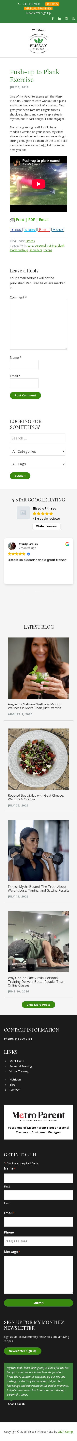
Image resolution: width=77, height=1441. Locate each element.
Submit (39, 1303)
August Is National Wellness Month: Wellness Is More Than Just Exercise (34, 706)
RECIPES (52, 4)
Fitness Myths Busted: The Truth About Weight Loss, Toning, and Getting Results (38, 888)
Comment (18, 297)
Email (15, 376)
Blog (12, 1084)
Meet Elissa (16, 1061)
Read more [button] (15, 578)
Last (7, 1203)
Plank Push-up (19, 250)
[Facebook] (52, 19)
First (7, 1186)
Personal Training (20, 1066)
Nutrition (15, 1079)
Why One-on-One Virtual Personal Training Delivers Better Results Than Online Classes (36, 982)
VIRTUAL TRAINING (38, 8)
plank (61, 245)
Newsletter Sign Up (38, 13)
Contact (14, 1090)
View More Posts (38, 1004)
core (30, 245)
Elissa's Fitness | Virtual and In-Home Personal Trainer (38, 44)
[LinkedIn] (59, 19)
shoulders (36, 250)
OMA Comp (65, 1431)
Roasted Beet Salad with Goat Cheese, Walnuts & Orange (36, 797)
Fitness (30, 241)
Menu (41, 30)
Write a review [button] (46, 526)
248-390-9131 (31, 4)
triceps (48, 250)
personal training (45, 245)
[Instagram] (66, 19)
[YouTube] (73, 19)
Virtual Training (18, 1071)
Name (15, 357)
